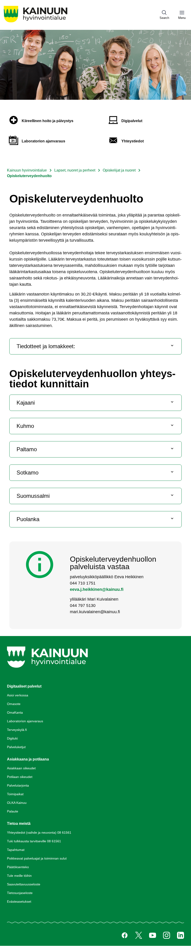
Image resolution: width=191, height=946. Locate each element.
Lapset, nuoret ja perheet (74, 170)
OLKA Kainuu (17, 803)
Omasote (13, 704)
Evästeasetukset (19, 901)
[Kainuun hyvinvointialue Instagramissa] (166, 935)
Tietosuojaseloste (20, 893)
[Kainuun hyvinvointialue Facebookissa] (124, 935)
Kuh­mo (25, 426)
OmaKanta (15, 712)
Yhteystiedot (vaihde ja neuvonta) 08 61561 (39, 832)
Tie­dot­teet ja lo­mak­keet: (46, 346)
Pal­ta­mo (27, 449)
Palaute (12, 811)
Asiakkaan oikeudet (21, 768)
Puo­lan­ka (28, 519)
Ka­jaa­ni (26, 402)
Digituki (12, 738)
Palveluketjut (16, 747)
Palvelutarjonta (18, 785)
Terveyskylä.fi (17, 730)
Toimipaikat (15, 794)
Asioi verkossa (17, 695)
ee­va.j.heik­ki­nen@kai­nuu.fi (96, 589)
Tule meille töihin (19, 875)
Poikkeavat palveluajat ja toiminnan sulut (37, 858)
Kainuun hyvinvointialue (27, 170)
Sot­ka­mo (27, 472)
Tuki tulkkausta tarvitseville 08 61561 (34, 841)
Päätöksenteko (18, 867)
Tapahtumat (15, 850)
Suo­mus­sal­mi (33, 496)
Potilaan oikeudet (19, 777)
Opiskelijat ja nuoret (119, 170)
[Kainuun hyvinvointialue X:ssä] (138, 935)
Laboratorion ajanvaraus (25, 721)
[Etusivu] (35, 22)
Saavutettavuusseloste (23, 884)
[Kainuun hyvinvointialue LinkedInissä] (180, 935)
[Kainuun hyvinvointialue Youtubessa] (152, 935)
